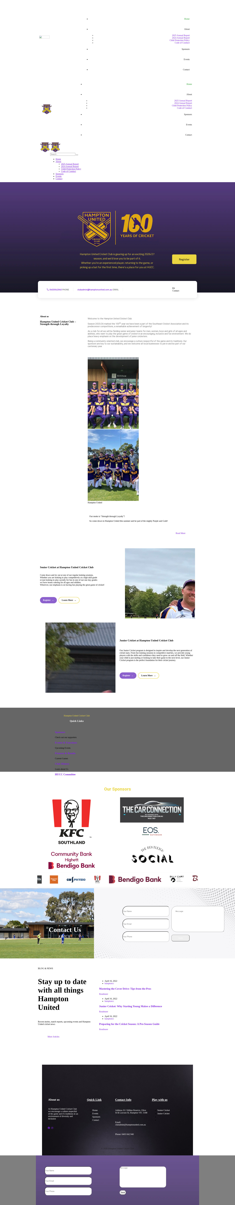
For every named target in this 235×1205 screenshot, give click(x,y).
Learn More (69, 600)
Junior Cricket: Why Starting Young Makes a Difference (130, 1006)
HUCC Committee (65, 774)
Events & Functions (66, 742)
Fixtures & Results (65, 753)
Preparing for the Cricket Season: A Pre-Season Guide (129, 1024)
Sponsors (60, 732)
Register (184, 259)
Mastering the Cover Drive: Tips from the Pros (125, 988)
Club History (62, 763)
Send (180, 938)
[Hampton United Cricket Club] (45, 151)
